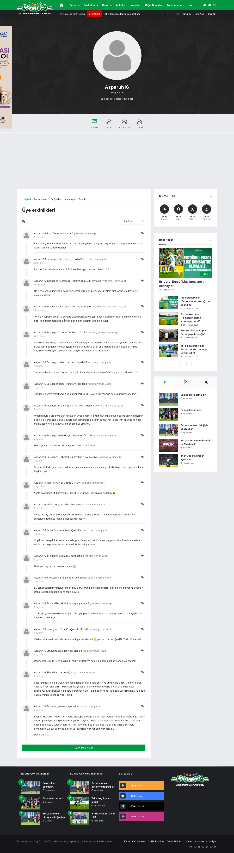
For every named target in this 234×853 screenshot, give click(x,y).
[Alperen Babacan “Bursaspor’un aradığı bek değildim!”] (168, 302)
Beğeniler (56, 199)
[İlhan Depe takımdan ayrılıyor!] (168, 460)
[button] (142, 233)
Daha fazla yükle (84, 747)
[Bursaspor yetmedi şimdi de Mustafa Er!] (168, 445)
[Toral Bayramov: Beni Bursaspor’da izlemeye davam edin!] (168, 350)
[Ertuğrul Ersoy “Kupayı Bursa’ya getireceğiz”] (168, 335)
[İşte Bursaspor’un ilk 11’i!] (79, 818)
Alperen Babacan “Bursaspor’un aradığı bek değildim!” (196, 301)
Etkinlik (94, 127)
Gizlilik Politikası (156, 841)
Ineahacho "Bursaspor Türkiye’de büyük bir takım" (75, 280)
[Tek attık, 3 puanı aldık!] (79, 803)
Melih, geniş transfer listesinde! (64, 504)
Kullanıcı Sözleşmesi (134, 841)
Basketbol (90, 5)
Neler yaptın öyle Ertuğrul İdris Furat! (67, 629)
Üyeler (176, 14)
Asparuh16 (40, 233)
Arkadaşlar (124, 127)
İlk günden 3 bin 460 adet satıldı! (65, 555)
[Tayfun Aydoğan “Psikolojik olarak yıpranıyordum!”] (168, 318)
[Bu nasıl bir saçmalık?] (168, 399)
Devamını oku (41, 734)
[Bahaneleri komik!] (168, 414)
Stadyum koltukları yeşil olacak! (64, 650)
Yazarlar (135, 5)
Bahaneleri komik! (191, 410)
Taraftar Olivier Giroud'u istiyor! (64, 482)
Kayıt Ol (211, 14)
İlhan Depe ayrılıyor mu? (60, 233)
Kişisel (27, 199)
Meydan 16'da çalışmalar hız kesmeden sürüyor (73, 405)
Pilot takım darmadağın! (60, 672)
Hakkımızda (201, 841)
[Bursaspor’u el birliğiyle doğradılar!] (168, 430)
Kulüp (105, 5)
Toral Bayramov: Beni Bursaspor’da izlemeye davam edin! (194, 349)
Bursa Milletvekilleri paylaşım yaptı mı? (68, 603)
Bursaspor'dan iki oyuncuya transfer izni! (69, 435)
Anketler (121, 5)
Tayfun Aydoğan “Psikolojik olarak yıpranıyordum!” (191, 318)
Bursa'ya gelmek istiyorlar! (61, 706)
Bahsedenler (40, 199)
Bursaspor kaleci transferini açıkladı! (67, 362)
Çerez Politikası (175, 841)
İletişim (212, 841)
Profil (109, 127)
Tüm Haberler (175, 5)
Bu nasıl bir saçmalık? (193, 394)
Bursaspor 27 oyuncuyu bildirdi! (64, 259)
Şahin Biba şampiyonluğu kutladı (65, 530)
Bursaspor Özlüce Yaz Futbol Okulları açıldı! (71, 332)
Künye (189, 841)
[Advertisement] (117, 163)
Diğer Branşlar (153, 5)
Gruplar (187, 14)
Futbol (73, 5)
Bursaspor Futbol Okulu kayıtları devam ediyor (72, 456)
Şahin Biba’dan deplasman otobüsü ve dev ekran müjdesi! (134, 14)
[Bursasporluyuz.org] (35, 8)
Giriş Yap (199, 14)
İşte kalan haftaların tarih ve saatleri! (67, 577)
